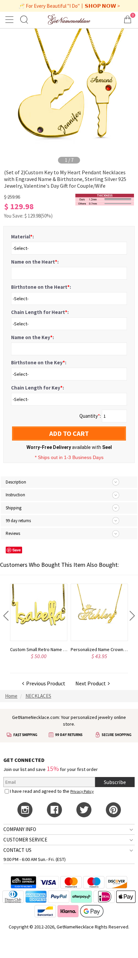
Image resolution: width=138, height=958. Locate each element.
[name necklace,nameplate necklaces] (69, 19)
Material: (22, 236)
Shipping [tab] (13, 508)
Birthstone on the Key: (38, 362)
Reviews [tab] (13, 533)
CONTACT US (17, 850)
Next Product (91, 683)
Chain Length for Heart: (40, 312)
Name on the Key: (32, 337)
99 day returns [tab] (18, 520)
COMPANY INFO (19, 829)
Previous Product (44, 683)
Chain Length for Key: (37, 387)
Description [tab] (16, 482)
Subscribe (115, 782)
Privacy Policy (82, 791)
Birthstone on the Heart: (41, 287)
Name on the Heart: (35, 262)
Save (16, 549)
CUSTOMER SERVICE (25, 839)
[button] (6, 616)
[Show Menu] (10, 19)
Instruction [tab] (15, 495)
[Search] (24, 19)
